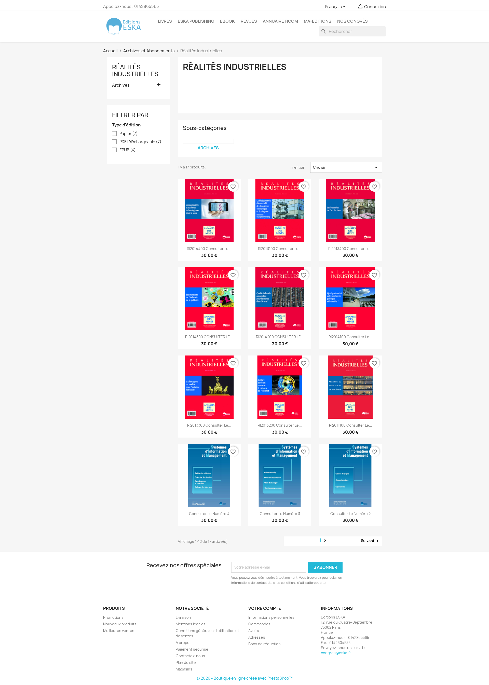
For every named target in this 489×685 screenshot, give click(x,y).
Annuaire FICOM (280, 21)
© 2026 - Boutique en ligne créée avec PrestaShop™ (245, 678)
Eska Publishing (196, 21)
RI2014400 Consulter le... (209, 248)
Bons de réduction (264, 643)
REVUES (249, 21)
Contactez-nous (190, 655)
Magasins (184, 669)
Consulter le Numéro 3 (280, 513)
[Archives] (208, 141)
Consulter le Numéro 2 (350, 513)
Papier (128, 133)
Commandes (259, 624)
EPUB (127, 150)
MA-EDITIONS (317, 21)
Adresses (256, 637)
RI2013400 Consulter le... (350, 248)
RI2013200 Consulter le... (280, 425)
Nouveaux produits (120, 624)
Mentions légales (191, 624)
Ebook (227, 21)
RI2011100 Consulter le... (350, 425)
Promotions (113, 617)
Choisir (346, 167)
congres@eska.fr (336, 652)
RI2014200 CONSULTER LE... (280, 336)
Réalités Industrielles (135, 70)
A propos (184, 642)
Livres (165, 21)
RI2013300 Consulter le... (209, 425)
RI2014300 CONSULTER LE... (209, 336)
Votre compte (264, 608)
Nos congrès (352, 21)
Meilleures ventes (118, 630)
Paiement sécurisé (192, 649)
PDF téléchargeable (140, 141)
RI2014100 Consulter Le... (350, 336)
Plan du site (186, 662)
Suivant (371, 541)
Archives (121, 85)
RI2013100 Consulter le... (280, 248)
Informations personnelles (271, 617)
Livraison (183, 617)
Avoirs (253, 630)
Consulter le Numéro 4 (209, 513)
